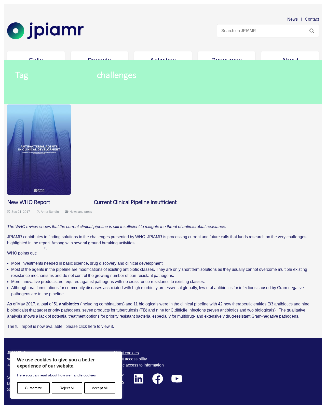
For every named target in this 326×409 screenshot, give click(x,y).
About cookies (126, 353)
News (292, 19)
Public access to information (138, 365)
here (92, 326)
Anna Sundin (50, 212)
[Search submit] (312, 30)
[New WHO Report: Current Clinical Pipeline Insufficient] (39, 149)
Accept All (99, 388)
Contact (312, 19)
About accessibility (130, 359)
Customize (33, 388)
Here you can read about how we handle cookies (56, 375)
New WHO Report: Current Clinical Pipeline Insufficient (91, 202)
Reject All (67, 388)
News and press (81, 212)
